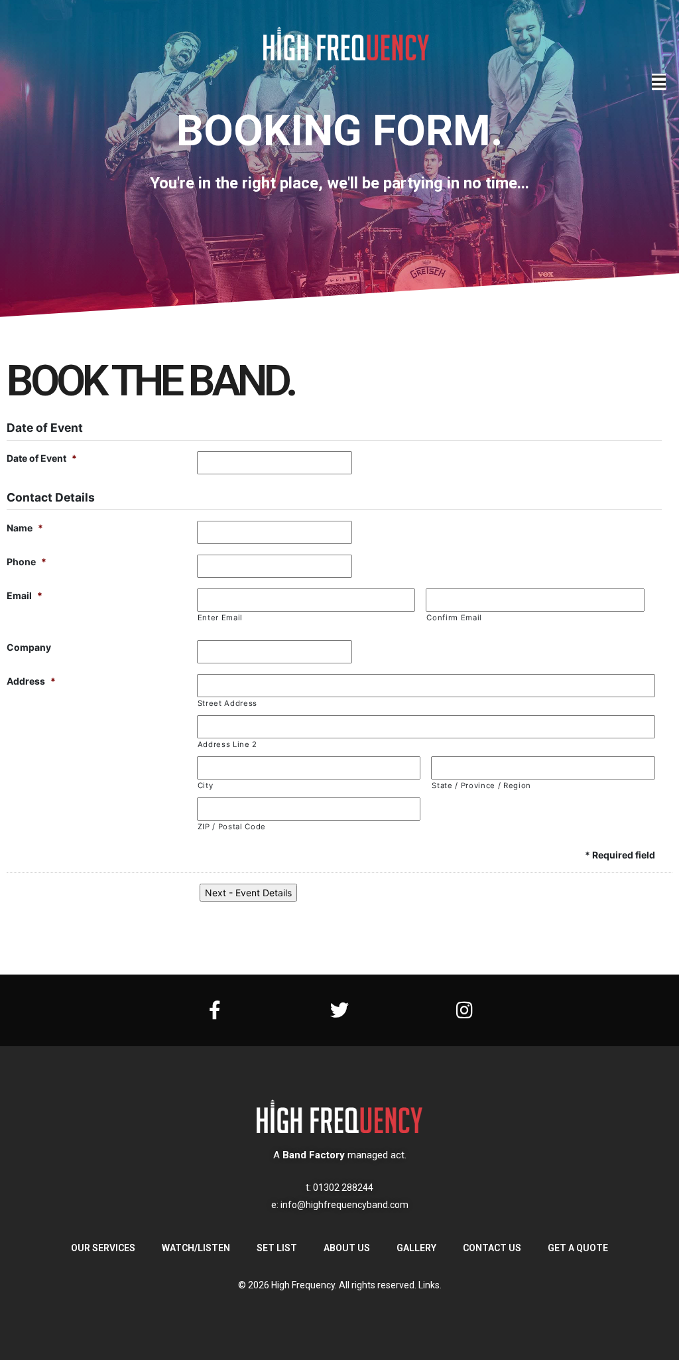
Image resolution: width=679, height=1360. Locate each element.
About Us (347, 1248)
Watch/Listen (196, 1248)
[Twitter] (339, 1010)
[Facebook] (215, 1010)
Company (29, 647)
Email (24, 595)
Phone (26, 561)
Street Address (227, 703)
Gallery (416, 1248)
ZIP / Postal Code (232, 826)
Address (31, 681)
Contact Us (492, 1248)
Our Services (103, 1248)
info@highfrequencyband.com (344, 1204)
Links (429, 1285)
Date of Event (42, 458)
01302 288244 (343, 1187)
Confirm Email (454, 617)
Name (25, 527)
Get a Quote (578, 1248)
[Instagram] (464, 1010)
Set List (277, 1248)
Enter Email (220, 617)
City (206, 785)
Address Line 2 (227, 744)
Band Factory (313, 1155)
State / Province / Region (481, 785)
